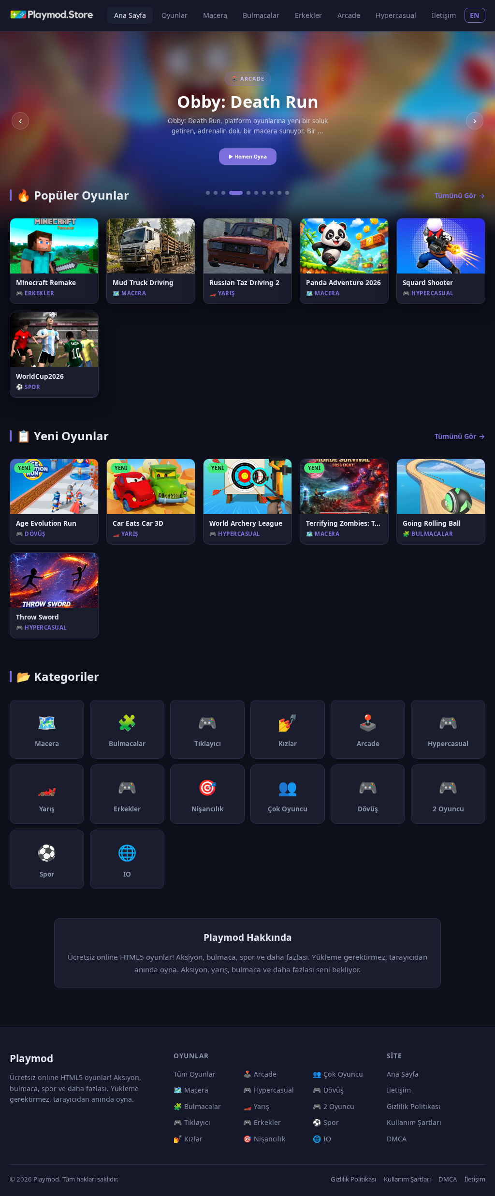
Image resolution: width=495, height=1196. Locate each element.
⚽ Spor (326, 1122)
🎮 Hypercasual (268, 1090)
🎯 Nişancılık (264, 1138)
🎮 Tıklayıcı (192, 1122)
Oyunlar (174, 15)
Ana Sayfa (130, 15)
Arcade (348, 15)
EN (475, 15)
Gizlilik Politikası (413, 1106)
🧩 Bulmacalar (197, 1106)
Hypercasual (396, 15)
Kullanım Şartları (414, 1122)
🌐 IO (322, 1138)
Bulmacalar (261, 15)
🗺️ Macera (191, 1090)
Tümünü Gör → (460, 195)
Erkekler (308, 15)
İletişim (444, 15)
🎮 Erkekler (262, 1122)
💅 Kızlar (188, 1138)
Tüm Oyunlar (195, 1074)
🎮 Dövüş (328, 1090)
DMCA (397, 1138)
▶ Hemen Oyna (248, 156)
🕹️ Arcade (260, 1074)
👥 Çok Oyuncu (338, 1074)
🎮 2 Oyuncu (333, 1106)
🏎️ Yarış (256, 1106)
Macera (215, 15)
